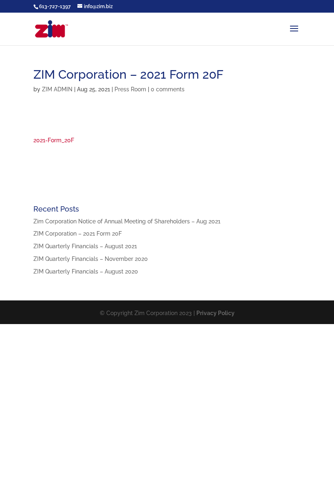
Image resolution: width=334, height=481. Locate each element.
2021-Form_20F (53, 140)
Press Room (130, 89)
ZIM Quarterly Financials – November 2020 (90, 259)
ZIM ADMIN (57, 89)
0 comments (168, 89)
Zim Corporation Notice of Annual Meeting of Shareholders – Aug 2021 (126, 221)
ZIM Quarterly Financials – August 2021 (85, 246)
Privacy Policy (215, 313)
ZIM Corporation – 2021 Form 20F (77, 233)
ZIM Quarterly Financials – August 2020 (85, 271)
